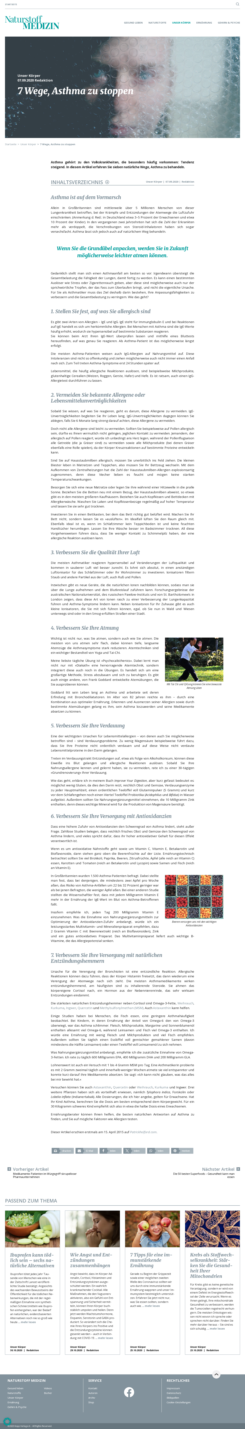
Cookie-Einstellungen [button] (178, 1402)
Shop (91, 1402)
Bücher (48, 1393)
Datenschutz (174, 1393)
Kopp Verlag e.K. (23, 1425)
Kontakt (92, 1388)
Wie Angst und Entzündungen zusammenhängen (91, 1260)
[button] (63, 1151)
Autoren (93, 1393)
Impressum (173, 1388)
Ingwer (71, 1008)
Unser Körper (181, 22)
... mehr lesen (27, 1322)
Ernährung (204, 22)
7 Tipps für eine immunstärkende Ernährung (151, 1260)
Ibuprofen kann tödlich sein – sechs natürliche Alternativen (32, 1260)
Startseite (11, 4)
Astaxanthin (162, 1008)
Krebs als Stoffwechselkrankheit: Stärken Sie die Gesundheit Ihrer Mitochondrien (212, 1265)
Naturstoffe (157, 22)
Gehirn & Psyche (229, 22)
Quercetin (85, 1008)
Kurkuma (57, 1008)
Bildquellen (173, 1397)
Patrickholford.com (143, 1132)
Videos (48, 1388)
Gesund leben (133, 22)
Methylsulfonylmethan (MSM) (122, 1008)
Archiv (91, 1397)
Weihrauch (186, 1003)
